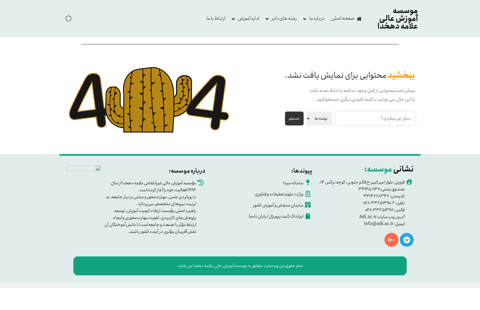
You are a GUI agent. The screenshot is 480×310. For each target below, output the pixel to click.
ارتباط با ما (216, 18)
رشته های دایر (284, 18)
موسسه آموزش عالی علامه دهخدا (398, 18)
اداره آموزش (248, 18)
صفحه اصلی (342, 18)
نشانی (389, 169)
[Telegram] (407, 240)
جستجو (294, 119)
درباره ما (316, 18)
